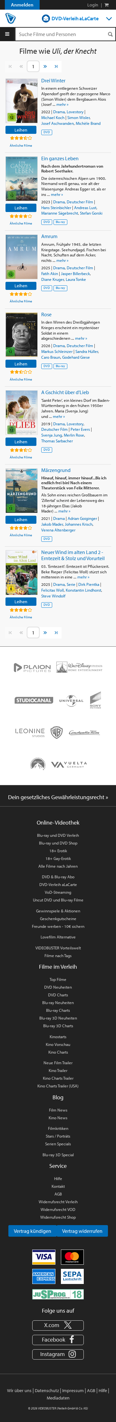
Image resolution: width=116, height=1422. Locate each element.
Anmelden (22, 5)
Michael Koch (52, 117)
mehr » (62, 104)
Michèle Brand (88, 123)
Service (58, 1165)
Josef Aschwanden (57, 123)
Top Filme (58, 979)
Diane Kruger (52, 279)
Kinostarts (58, 1036)
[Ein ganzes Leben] (21, 178)
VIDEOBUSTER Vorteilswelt (58, 947)
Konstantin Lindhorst (83, 590)
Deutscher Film (80, 201)
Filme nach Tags (58, 955)
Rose (46, 314)
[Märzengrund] (21, 490)
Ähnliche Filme (21, 145)
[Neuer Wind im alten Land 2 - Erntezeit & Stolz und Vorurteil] (21, 572)
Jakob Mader (52, 524)
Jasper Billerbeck (75, 273)
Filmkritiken (58, 1128)
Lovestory (75, 111)
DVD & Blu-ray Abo (58, 876)
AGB (58, 1193)
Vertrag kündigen (32, 1231)
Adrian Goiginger (82, 518)
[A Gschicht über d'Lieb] (21, 412)
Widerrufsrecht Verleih (58, 1201)
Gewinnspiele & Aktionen (58, 910)
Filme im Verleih (58, 966)
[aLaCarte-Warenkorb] (106, 5)
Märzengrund (56, 470)
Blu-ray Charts (58, 1010)
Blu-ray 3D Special (58, 1154)
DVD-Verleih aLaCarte (75, 18)
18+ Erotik (58, 850)
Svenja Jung (51, 435)
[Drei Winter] (21, 100)
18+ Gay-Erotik (58, 858)
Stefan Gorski (91, 213)
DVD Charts (58, 994)
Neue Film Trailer (58, 1062)
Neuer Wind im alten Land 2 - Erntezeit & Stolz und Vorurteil (73, 555)
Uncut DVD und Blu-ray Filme (58, 899)
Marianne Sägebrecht (59, 213)
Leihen (21, 130)
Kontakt (58, 1186)
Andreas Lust (85, 207)
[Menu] (7, 34)
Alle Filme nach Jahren (58, 866)
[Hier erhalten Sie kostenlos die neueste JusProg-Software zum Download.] (58, 1294)
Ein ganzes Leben (60, 158)
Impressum (73, 1390)
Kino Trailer (58, 1070)
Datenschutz (47, 1390)
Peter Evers (80, 429)
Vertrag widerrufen (82, 1231)
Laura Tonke (76, 279)
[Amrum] (21, 257)
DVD (47, 132)
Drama (59, 111)
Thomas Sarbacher (57, 440)
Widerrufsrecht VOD (58, 1209)
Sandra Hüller (86, 351)
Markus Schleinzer (56, 351)
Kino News (58, 1117)
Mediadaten (58, 1398)
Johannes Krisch (78, 524)
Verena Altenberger (58, 529)
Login (92, 5)
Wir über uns (19, 1390)
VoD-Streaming (58, 892)
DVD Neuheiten (58, 987)
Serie (71, 584)
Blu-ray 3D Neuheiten (58, 1017)
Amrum (49, 236)
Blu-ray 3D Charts (58, 1025)
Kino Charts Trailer (58, 1078)
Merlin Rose (74, 435)
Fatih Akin (49, 273)
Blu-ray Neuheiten (58, 1002)
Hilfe (58, 1178)
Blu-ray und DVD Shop (58, 842)
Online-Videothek (58, 822)
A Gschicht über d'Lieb (65, 392)
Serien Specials (58, 1143)
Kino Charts (58, 1052)
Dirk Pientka (88, 584)
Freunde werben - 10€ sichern (58, 926)
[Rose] (21, 334)
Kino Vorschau (58, 1044)
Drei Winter (53, 80)
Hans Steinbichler (56, 207)
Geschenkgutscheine (58, 918)
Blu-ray (60, 222)
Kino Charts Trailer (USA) (58, 1085)
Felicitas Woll (52, 590)
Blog (58, 1097)
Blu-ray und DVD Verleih (58, 835)
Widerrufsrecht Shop (58, 1217)
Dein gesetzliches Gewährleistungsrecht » (58, 797)
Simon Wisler (78, 117)
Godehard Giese (76, 357)
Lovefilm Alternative (58, 936)
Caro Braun (50, 357)
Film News (58, 1110)
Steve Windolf (53, 595)
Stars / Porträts (58, 1136)
